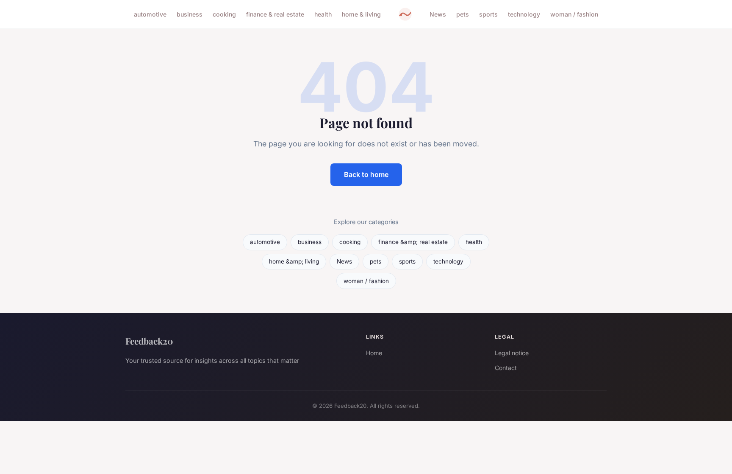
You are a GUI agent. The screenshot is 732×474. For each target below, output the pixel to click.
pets (462, 14)
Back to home (366, 174)
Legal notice (512, 352)
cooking (224, 14)
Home (374, 352)
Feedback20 (149, 341)
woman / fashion (574, 14)
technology (524, 14)
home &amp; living (294, 261)
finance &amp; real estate (413, 241)
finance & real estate (275, 14)
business (189, 14)
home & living (361, 14)
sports (488, 14)
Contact (506, 367)
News (438, 14)
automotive (150, 14)
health (323, 14)
